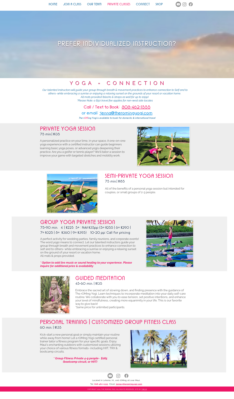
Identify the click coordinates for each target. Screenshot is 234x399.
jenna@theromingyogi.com (125, 113)
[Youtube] (178, 4)
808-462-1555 (101, 384)
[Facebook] (190, 4)
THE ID (144, 389)
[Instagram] (184, 4)
